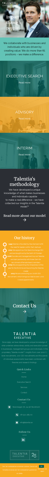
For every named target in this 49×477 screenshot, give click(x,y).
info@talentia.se (26, 422)
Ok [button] (41, 466)
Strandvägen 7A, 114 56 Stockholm (26, 407)
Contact (24, 393)
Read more (24, 82)
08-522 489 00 (26, 415)
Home (23, 377)
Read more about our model (25, 216)
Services (23, 387)
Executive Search (24, 382)
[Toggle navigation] (45, 4)
